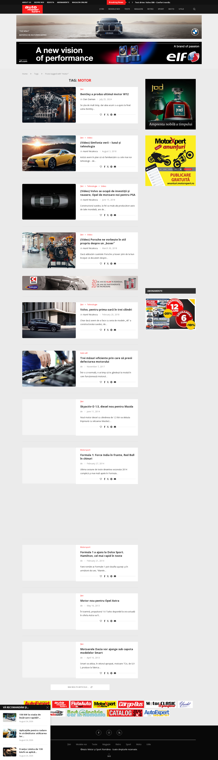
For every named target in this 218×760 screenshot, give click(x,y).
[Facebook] (98, 732)
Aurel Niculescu (90, 151)
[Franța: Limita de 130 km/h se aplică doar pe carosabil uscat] (9, 752)
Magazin (138, 9)
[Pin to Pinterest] (111, 114)
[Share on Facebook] (104, 114)
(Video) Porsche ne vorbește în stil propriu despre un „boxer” (103, 241)
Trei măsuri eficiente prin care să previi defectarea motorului (106, 359)
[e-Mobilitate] (86, 713)
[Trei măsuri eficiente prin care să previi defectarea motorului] (49, 368)
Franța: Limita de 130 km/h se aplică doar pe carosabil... (161, 2)
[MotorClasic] (160, 704)
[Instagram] (109, 732)
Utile (181, 9)
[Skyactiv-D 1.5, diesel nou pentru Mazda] (49, 417)
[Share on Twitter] (108, 114)
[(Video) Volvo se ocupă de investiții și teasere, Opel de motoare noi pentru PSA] (49, 202)
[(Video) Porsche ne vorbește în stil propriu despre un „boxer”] (49, 250)
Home (25, 73)
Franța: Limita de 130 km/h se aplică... (31, 750)
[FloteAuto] (81, 704)
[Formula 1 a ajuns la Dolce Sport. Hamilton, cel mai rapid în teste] (49, 563)
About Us (26, 2)
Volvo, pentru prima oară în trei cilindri (106, 309)
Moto (171, 9)
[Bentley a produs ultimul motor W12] (49, 105)
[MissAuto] (56, 713)
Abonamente (63, 2)
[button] (129, 2)
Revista (50, 2)
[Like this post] (101, 114)
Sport (161, 9)
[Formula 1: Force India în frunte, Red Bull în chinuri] (49, 465)
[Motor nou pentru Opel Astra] (49, 611)
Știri (101, 9)
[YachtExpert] (185, 704)
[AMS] (60, 704)
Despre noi (39, 2)
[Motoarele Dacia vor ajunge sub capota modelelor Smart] (49, 659)
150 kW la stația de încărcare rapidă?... (30, 716)
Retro (150, 9)
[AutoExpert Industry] (156, 713)
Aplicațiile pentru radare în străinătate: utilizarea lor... (33, 733)
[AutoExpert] (37, 704)
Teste (127, 9)
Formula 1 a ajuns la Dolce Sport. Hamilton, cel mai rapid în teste (102, 554)
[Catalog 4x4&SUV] (125, 713)
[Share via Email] (115, 114)
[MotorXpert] (105, 704)
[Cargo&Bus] (131, 704)
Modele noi (114, 9)
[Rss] (119, 732)
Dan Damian (89, 99)
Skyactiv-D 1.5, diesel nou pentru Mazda (106, 406)
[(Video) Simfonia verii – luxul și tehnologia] (49, 153)
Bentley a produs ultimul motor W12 (104, 94)
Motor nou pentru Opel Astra (99, 600)
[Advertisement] (80, 512)
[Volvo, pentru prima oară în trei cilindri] (49, 320)
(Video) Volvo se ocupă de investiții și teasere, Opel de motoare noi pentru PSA (107, 192)
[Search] (194, 9)
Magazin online (79, 2)
